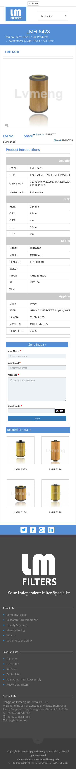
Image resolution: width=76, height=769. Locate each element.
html (28, 759)
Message (13, 374)
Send (37, 418)
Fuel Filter (12, 664)
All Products (40, 37)
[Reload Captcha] (60, 411)
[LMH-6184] (20, 493)
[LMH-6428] (38, 93)
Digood (54, 759)
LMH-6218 (55, 512)
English (32, 3)
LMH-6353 (20, 469)
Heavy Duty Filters (17, 684)
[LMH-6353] (20, 450)
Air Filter (11, 669)
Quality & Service (16, 625)
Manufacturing (15, 630)
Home (26, 37)
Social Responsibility (19, 640)
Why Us (11, 635)
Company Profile (16, 614)
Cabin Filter (13, 674)
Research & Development (22, 620)
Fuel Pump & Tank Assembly (23, 679)
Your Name (14, 351)
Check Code (15, 405)
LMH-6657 (50, 134)
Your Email (14, 362)
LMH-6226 (55, 469)
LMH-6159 (67, 140)
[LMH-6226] (55, 450)
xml (33, 759)
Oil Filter (48, 40)
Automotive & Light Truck (24, 40)
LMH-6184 (20, 512)
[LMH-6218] (55, 493)
